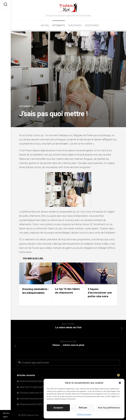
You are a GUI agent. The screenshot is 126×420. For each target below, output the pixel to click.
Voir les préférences (109, 407)
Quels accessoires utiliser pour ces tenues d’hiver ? (44, 381)
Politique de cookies (84, 414)
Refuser (83, 407)
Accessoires (92, 25)
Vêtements (58, 25)
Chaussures (75, 25)
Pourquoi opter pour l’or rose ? (34, 392)
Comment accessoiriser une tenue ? (37, 398)
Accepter (58, 407)
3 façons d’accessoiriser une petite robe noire (100, 293)
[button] (119, 382)
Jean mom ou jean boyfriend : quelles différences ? (44, 387)
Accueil (45, 25)
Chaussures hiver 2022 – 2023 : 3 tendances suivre (44, 404)
